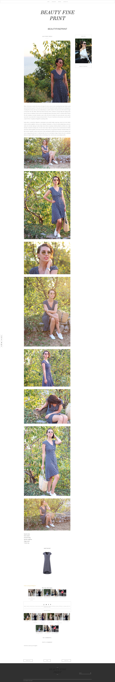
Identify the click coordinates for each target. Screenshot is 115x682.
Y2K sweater (54, 597)
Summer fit (27, 621)
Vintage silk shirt (47, 597)
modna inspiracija (52, 606)
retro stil (68, 606)
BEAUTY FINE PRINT (29, 680)
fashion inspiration (44, 606)
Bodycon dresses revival (43, 622)
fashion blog (32, 606)
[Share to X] (46, 604)
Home (48, 1)
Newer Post (28, 660)
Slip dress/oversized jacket (32, 599)
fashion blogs (38, 606)
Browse (59, 1)
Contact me (65, 1)
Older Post (66, 660)
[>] (90, 673)
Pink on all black (62, 597)
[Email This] (44, 604)
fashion (28, 606)
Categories (54, 1)
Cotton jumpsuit (51, 622)
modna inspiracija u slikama (61, 606)
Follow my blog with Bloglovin (30, 585)
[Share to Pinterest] (51, 604)
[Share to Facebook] (48, 604)
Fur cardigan (39, 597)
